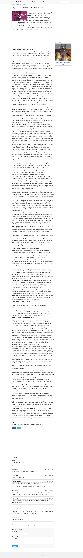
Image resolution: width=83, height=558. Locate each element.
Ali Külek (52, 10)
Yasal (40, 556)
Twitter (18, 427)
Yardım (36, 556)
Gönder (15, 546)
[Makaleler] (18, 1)
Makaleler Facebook (51, 556)
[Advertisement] (33, 39)
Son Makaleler (35, 1)
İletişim (44, 556)
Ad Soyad (14, 531)
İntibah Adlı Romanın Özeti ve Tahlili (63, 63)
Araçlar (29, 1)
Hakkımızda (31, 556)
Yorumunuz (15, 536)
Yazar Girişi (43, 1)
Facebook (14, 427)
